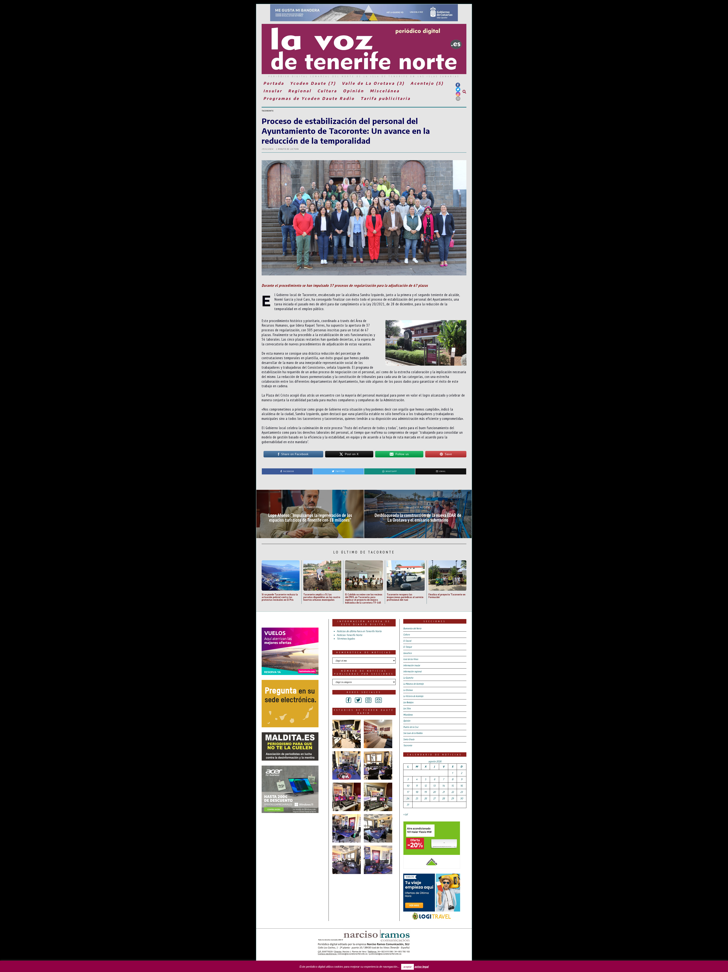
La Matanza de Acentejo (413, 683)
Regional (299, 90)
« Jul (405, 814)
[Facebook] (458, 85)
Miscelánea (385, 90)
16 (461, 785)
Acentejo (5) (427, 83)
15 (452, 785)
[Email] (458, 98)
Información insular (411, 665)
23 (461, 791)
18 (417, 791)
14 (443, 785)
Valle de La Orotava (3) (373, 83)
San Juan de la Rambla (412, 733)
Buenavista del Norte (412, 628)
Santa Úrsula (408, 739)
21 (443, 791)
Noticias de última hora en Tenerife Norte (359, 631)
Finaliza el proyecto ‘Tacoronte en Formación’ (446, 596)
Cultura (327, 90)
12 (425, 785)
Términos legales (346, 638)
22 (452, 791)
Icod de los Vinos (410, 659)
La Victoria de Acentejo (413, 696)
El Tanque (407, 646)
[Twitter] (458, 89)
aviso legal (422, 966)
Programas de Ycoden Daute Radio (309, 98)
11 (417, 785)
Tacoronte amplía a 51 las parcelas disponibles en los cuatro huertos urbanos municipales (321, 597)
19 (425, 791)
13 (434, 785)
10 (408, 785)
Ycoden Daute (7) (313, 83)
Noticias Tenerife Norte (349, 635)
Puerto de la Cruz (410, 727)
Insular (272, 90)
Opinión (353, 90)
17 (408, 791)
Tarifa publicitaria (386, 98)
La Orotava (408, 690)
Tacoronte (268, 111)
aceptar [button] (407, 966)
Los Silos (407, 708)
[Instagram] (458, 94)
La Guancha (408, 677)
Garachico (407, 653)
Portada (273, 83)
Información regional (412, 671)
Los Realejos (408, 702)
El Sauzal (407, 640)
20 (434, 791)
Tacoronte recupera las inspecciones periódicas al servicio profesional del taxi (405, 597)
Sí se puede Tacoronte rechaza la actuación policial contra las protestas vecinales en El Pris (280, 597)
